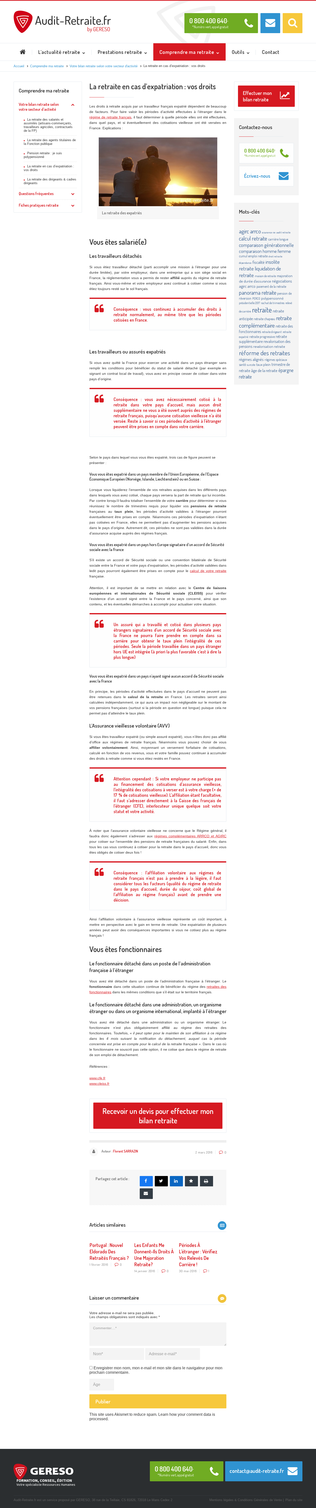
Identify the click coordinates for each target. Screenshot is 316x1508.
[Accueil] (62, 13)
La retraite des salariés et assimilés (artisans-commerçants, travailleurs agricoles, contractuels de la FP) (48, 125)
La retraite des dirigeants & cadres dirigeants (50, 181)
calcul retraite (253, 238)
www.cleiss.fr (99, 1084)
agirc (244, 231)
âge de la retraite (264, 370)
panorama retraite (257, 292)
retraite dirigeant (272, 332)
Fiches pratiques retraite (39, 205)
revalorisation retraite (269, 346)
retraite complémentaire (265, 321)
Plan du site (293, 1500)
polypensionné (272, 298)
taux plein (263, 364)
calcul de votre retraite (208, 571)
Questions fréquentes (36, 193)
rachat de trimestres (272, 303)
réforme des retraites (264, 353)
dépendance (245, 263)
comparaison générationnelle (266, 245)
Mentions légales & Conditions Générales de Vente (245, 1500)
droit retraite (275, 256)
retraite (262, 309)
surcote (251, 365)
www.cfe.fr (97, 1078)
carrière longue (278, 239)
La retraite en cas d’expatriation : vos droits (49, 168)
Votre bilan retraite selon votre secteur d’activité (39, 107)
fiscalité (259, 262)
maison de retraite (265, 276)
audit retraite (283, 232)
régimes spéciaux (276, 359)
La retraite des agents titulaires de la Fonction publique (50, 142)
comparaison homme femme (265, 251)
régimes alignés (251, 359)
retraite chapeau (264, 319)
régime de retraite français (110, 117)
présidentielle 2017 (249, 303)
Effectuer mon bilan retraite (257, 96)
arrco (255, 231)
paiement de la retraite (271, 286)
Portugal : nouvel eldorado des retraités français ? (109, 1251)
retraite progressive (262, 336)
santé (242, 364)
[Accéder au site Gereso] (43, 1471)
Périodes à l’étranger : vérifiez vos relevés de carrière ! (198, 1254)
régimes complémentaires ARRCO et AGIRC (190, 836)
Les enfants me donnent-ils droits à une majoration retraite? (154, 1254)
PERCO (256, 298)
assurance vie (269, 232)
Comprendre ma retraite (44, 90)
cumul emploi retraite (253, 256)
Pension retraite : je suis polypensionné (43, 155)
